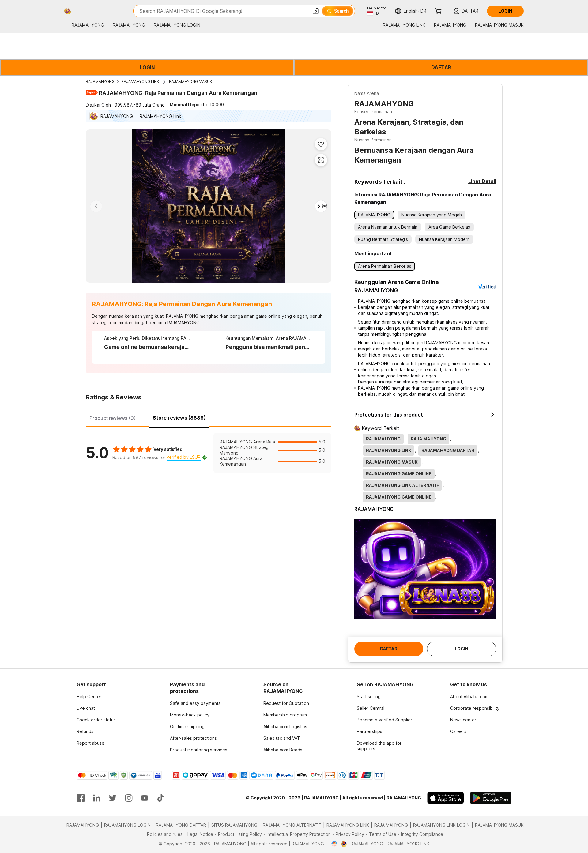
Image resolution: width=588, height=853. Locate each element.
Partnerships (369, 731)
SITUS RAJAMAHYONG (234, 825)
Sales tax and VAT (281, 738)
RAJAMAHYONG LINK (140, 81)
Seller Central (370, 708)
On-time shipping (187, 726)
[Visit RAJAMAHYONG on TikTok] (160, 798)
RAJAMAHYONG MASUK (190, 81)
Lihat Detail (482, 181)
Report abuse (90, 743)
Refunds (85, 731)
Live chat (86, 708)
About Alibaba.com (469, 696)
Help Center (89, 696)
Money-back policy (189, 714)
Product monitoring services (198, 749)
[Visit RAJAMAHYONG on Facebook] (81, 798)
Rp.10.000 (197, 104)
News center (463, 719)
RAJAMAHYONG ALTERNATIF (292, 825)
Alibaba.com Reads (282, 749)
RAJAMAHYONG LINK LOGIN (441, 825)
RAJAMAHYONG (100, 81)
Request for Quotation (286, 703)
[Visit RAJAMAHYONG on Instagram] (128, 798)
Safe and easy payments (195, 703)
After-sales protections (193, 738)
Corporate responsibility (474, 708)
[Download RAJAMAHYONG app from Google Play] (490, 798)
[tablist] (208, 417)
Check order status (96, 719)
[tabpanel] (208, 453)
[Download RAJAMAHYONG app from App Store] (445, 798)
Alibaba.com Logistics (285, 726)
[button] (315, 11)
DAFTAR (441, 67)
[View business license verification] (334, 844)
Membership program (285, 714)
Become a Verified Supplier (384, 719)
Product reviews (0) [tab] (112, 418)
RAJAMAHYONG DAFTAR (181, 825)
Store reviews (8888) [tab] (179, 418)
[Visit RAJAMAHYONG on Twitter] (112, 798)
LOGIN (147, 67)
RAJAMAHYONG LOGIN (127, 825)
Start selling (369, 696)
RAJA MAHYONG (391, 825)
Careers (458, 731)
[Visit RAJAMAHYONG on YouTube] (144, 798)
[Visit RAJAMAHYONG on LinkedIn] (96, 798)
